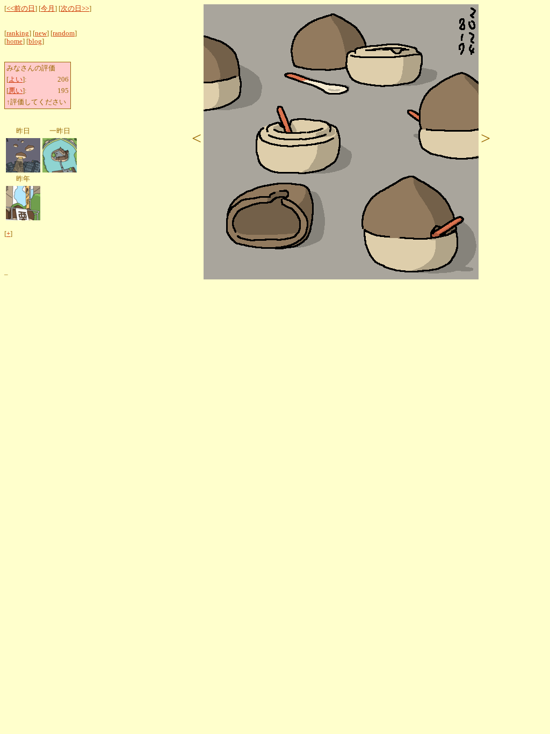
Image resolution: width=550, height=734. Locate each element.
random (64, 33)
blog (35, 41)
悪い (16, 91)
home (14, 41)
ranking (17, 33)
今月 (48, 8)
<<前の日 (20, 8)
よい (16, 79)
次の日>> (75, 8)
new (41, 33)
